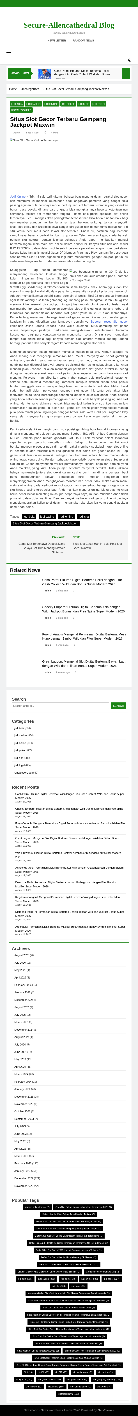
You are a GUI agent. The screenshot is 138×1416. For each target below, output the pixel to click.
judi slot (83, 104)
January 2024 (22, 1089)
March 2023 (21, 1156)
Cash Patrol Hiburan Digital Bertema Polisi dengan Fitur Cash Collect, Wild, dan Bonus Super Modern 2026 (82, 72)
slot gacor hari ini (49, 1379)
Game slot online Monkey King (102, 1272)
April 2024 (20, 1066)
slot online (56, 1386)
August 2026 (21, 955)
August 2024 (21, 1036)
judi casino (33, 104)
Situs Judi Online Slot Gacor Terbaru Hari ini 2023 (69, 1307)
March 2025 (21, 1022)
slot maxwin (34, 1386)
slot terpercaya (68, 1394)
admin (16, 132)
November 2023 (23, 1103)
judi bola (17, 104)
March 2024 (21, 1074)
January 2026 (22, 992)
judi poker (68, 104)
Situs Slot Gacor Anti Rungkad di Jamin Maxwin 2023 (92, 1351)
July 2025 (20, 1014)
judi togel (98, 104)
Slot (28, 1372)
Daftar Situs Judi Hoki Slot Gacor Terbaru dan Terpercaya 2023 (68, 1221)
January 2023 (22, 1170)
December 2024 (23, 1029)
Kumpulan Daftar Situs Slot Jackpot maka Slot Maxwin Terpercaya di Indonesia (68, 1300)
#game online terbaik (37, 1207)
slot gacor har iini (77, 1379)
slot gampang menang (107, 1379)
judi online (51, 104)
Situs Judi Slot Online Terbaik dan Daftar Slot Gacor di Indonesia (68, 1343)
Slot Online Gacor (80, 1386)
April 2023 (20, 1148)
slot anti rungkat (82, 1372)
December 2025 (23, 999)
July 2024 (20, 1044)
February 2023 (22, 1163)
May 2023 (20, 1141)
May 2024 (20, 1059)
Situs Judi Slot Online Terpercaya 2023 (38, 1351)
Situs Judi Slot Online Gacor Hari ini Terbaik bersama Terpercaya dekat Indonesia (68, 1315)
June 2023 (20, 1133)
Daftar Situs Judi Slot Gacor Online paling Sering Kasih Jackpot (68, 1228)
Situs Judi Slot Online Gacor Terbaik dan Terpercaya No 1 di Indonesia (69, 1336)
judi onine (68, 1279)
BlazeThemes (106, 1410)
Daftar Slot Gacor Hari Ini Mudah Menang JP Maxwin (68, 1257)
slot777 (61, 1372)
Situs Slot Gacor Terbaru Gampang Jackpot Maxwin (45, 523)
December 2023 (23, 1096)
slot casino (105, 1372)
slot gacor (24, 1379)
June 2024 (20, 1051)
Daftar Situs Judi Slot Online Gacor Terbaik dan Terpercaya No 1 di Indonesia (68, 1243)
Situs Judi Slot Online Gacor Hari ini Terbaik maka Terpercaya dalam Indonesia (68, 1329)
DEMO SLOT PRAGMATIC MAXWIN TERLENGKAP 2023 (68, 1264)
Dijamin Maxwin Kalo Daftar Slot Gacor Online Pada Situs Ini (49, 1272)
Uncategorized (21, 110)
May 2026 (20, 969)
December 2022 (23, 1178)
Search (118, 705)
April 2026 (20, 977)
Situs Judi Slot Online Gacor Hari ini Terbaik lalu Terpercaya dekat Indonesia (69, 1322)
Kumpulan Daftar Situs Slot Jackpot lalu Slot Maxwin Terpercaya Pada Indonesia (69, 1293)
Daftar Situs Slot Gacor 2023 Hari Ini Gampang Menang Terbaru (69, 1250)
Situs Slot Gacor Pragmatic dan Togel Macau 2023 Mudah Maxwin (68, 1358)
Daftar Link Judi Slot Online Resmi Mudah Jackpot (68, 1214)
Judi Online (18, 196)
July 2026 (20, 962)
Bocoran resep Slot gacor (109, 321)
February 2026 (22, 984)
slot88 (43, 1372)
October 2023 (22, 1111)
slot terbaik (104, 1386)
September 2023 (24, 1118)
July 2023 (20, 1126)
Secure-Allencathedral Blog (69, 25)
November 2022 (23, 1185)
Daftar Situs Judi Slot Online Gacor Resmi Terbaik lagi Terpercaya (68, 1236)
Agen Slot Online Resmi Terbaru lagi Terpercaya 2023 (84, 1207)
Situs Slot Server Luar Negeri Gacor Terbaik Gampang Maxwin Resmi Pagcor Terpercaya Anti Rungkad (69, 1365)
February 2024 (22, 1081)
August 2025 (21, 1007)
